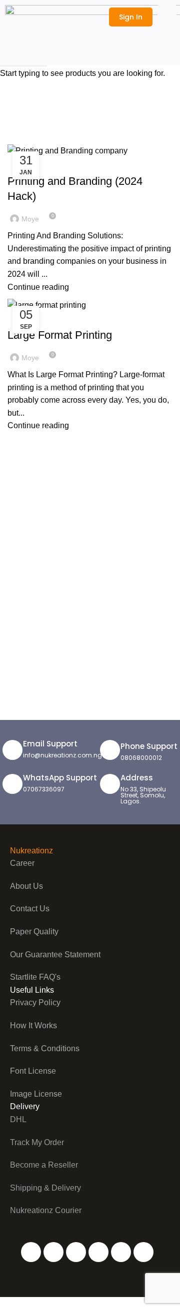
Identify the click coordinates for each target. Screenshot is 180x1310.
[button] (167, 16)
